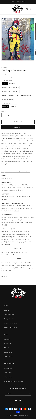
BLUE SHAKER (15, 415)
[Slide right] (22, 64)
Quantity (3, 111)
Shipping (10, 77)
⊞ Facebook (7, 348)
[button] (4, 9)
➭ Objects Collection (10, 327)
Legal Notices (8, 372)
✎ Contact (7, 339)
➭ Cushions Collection (11, 323)
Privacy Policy (8, 377)
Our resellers (8, 368)
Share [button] (5, 276)
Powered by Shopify (23, 415)
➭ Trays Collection (9, 319)
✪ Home (6, 310)
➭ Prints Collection (10, 314)
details (21, 190)
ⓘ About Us (7, 343)
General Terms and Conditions (13, 381)
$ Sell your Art (8, 356)
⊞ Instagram (8, 352)
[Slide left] (14, 64)
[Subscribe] (29, 393)
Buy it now (18, 127)
